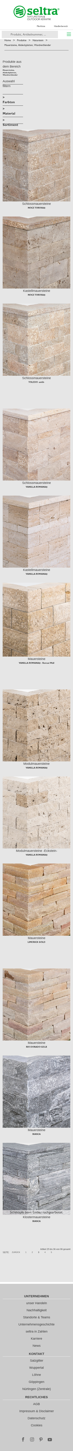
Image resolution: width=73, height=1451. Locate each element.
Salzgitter (36, 1360)
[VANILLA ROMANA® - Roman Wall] (36, 619)
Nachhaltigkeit (37, 1310)
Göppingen (36, 1382)
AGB (36, 1404)
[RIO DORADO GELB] (36, 1005)
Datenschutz (36, 1418)
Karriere (36, 1338)
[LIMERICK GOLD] (36, 900)
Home (7, 40)
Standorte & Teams (36, 1317)
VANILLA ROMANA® (36, 487)
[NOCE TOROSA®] (36, 165)
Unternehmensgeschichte (36, 1324)
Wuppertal (36, 1367)
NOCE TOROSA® (36, 208)
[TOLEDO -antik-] (36, 340)
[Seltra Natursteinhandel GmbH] (36, 13)
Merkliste (41, 26)
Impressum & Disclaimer (36, 1411)
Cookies (36, 1425)
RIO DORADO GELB (36, 1047)
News (37, 1345)
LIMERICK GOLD (36, 942)
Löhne (36, 1375)
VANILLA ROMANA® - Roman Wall (36, 663)
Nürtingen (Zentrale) (36, 1389)
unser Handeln (36, 1303)
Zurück (16, 1252)
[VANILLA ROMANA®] (36, 445)
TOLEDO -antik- (36, 382)
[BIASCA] (36, 1092)
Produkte (21, 40)
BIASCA (36, 1134)
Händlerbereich (61, 26)
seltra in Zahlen (36, 1331)
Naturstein (38, 40)
